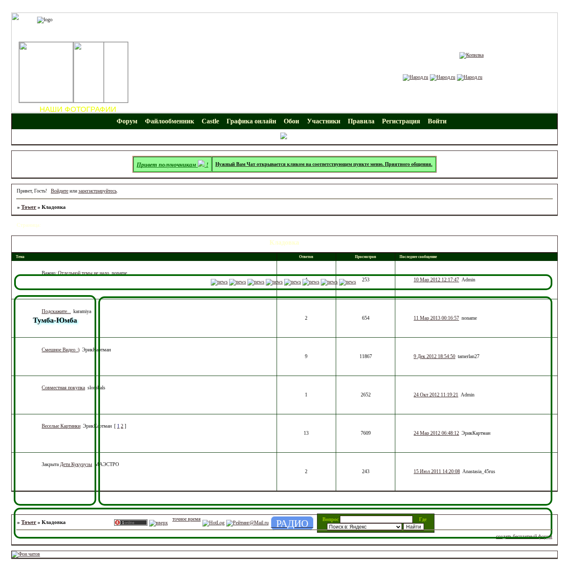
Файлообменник (169, 121)
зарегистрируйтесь (97, 191)
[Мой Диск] (442, 77)
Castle (210, 121)
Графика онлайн (251, 121)
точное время (186, 519)
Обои (291, 121)
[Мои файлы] (415, 77)
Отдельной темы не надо (83, 273)
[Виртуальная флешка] (469, 77)
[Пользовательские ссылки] (284, 137)
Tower (28, 207)
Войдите (59, 191)
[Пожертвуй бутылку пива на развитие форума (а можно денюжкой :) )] (471, 55)
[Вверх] (158, 523)
